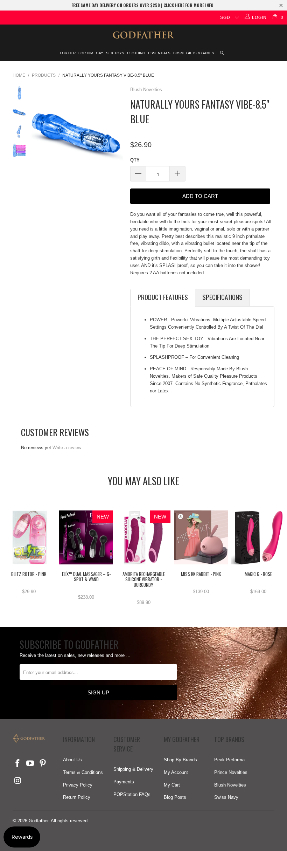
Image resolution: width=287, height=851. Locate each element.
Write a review (66, 447)
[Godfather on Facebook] (18, 763)
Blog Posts (175, 797)
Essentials (159, 53)
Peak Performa (229, 759)
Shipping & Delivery (133, 769)
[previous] (38, 132)
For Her (68, 53)
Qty (135, 160)
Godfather (38, 820)
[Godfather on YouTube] (30, 763)
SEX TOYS (115, 53)
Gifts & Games (200, 53)
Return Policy (76, 797)
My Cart (172, 785)
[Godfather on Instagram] (18, 780)
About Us (72, 759)
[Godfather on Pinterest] (42, 763)
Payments (123, 781)
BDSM (178, 53)
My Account (176, 772)
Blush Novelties (146, 89)
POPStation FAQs (131, 794)
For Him (85, 53)
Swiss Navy (226, 797)
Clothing (136, 53)
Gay (99, 53)
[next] (117, 132)
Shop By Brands (180, 759)
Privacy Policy (77, 785)
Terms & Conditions (83, 772)
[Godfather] (143, 35)
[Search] (222, 54)
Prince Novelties (230, 772)
